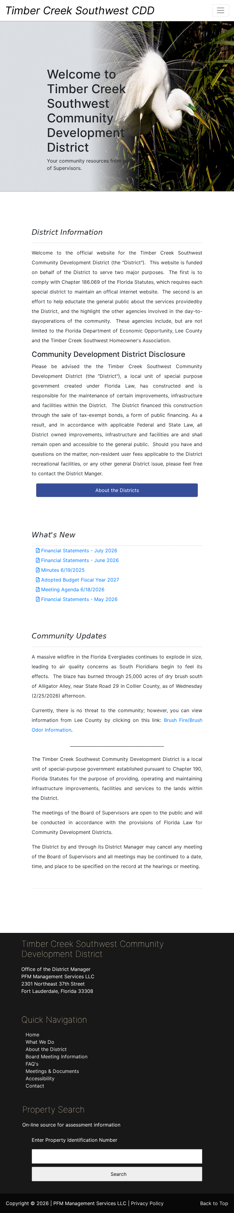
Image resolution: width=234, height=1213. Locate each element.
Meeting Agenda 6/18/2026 (72, 589)
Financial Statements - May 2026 (79, 599)
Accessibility (40, 1078)
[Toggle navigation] (220, 10)
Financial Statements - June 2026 (79, 560)
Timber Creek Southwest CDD (79, 10)
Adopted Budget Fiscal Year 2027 (79, 580)
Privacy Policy (147, 1203)
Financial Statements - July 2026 (78, 550)
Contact (35, 1086)
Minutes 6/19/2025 (62, 570)
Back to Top (214, 1203)
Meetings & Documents (52, 1071)
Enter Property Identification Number (74, 1140)
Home (32, 1035)
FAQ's (32, 1064)
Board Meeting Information (56, 1056)
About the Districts (117, 490)
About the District (46, 1049)
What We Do (40, 1042)
